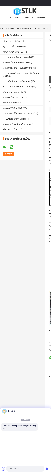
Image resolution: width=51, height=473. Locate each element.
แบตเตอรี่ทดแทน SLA (24, 29)
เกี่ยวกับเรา (28, 18)
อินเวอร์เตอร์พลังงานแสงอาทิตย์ (17, 68)
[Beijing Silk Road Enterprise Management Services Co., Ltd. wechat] (13, 147)
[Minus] (47, 411)
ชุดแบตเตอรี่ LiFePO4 (13, 46)
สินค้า (17, 18)
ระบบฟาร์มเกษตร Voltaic (14, 119)
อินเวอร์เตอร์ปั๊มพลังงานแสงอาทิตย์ (19, 113)
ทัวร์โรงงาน (41, 18)
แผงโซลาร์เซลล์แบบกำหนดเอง (17, 124)
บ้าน (9, 18)
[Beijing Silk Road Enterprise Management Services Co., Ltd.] (25, 11)
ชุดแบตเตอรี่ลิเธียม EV (13, 52)
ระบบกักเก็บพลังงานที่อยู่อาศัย (16, 81)
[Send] (47, 469)
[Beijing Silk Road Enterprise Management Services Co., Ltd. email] (6, 147)
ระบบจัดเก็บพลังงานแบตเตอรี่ (16, 57)
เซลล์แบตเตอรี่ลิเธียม (12, 103)
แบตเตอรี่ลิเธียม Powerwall (15, 62)
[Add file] (3, 469)
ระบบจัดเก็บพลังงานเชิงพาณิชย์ (17, 86)
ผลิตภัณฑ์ (10, 29)
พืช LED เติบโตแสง (11, 129)
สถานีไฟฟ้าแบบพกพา (13, 92)
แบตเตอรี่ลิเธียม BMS (12, 108)
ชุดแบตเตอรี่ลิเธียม (11, 41)
